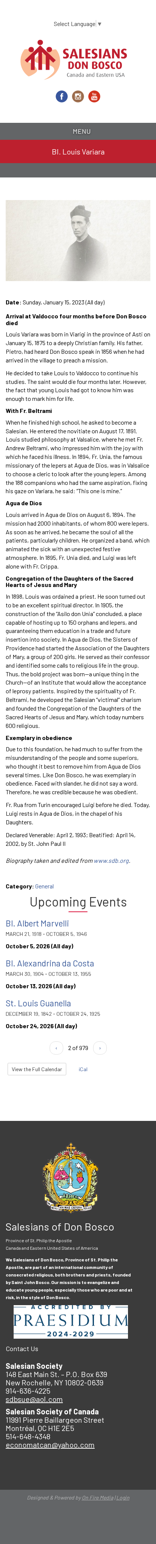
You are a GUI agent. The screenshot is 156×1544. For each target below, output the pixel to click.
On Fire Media (97, 1497)
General (44, 886)
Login (122, 1497)
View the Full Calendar (37, 1069)
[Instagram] (78, 96)
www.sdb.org (111, 860)
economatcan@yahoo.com (50, 1444)
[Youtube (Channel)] (94, 96)
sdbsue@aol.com (34, 1398)
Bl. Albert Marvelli (37, 923)
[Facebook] (62, 96)
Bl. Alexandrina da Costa (50, 963)
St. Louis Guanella (38, 1003)
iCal (82, 1069)
